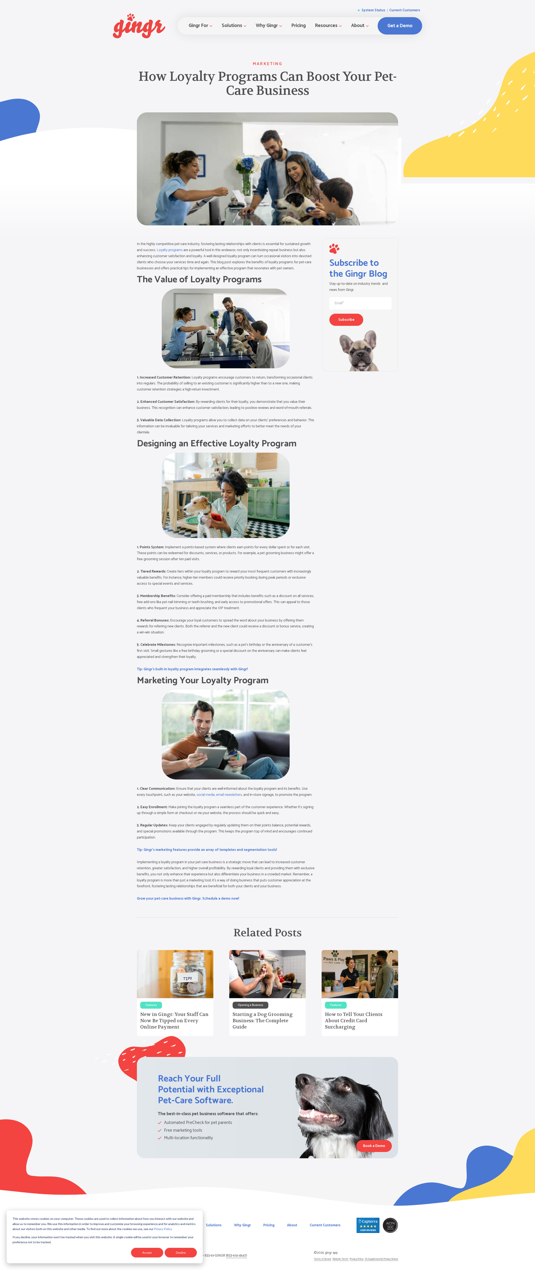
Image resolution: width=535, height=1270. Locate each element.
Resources (326, 26)
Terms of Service (322, 1259)
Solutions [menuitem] (214, 1225)
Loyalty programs (170, 250)
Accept (147, 1252)
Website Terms (340, 1259)
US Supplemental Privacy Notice (381, 1259)
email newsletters (229, 795)
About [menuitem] (292, 1225)
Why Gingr (267, 26)
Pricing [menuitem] (268, 1225)
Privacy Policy (356, 1259)
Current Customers (404, 10)
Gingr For (198, 26)
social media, (205, 795)
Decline (181, 1252)
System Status (373, 10)
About (357, 26)
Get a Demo (400, 26)
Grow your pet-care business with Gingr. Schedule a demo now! (188, 898)
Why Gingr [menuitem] (242, 1225)
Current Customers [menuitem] (325, 1225)
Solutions (232, 26)
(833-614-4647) (236, 1255)
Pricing (298, 26)
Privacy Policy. (163, 1229)
